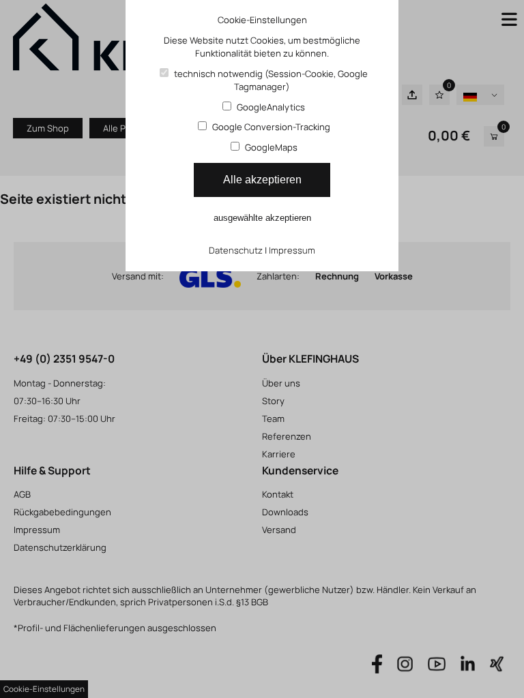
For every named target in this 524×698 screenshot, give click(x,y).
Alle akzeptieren (262, 179)
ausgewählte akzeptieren (262, 218)
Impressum (292, 250)
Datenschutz (236, 250)
